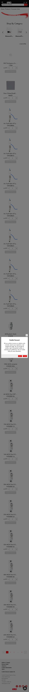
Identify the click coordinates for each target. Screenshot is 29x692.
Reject (20, 356)
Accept (25, 356)
